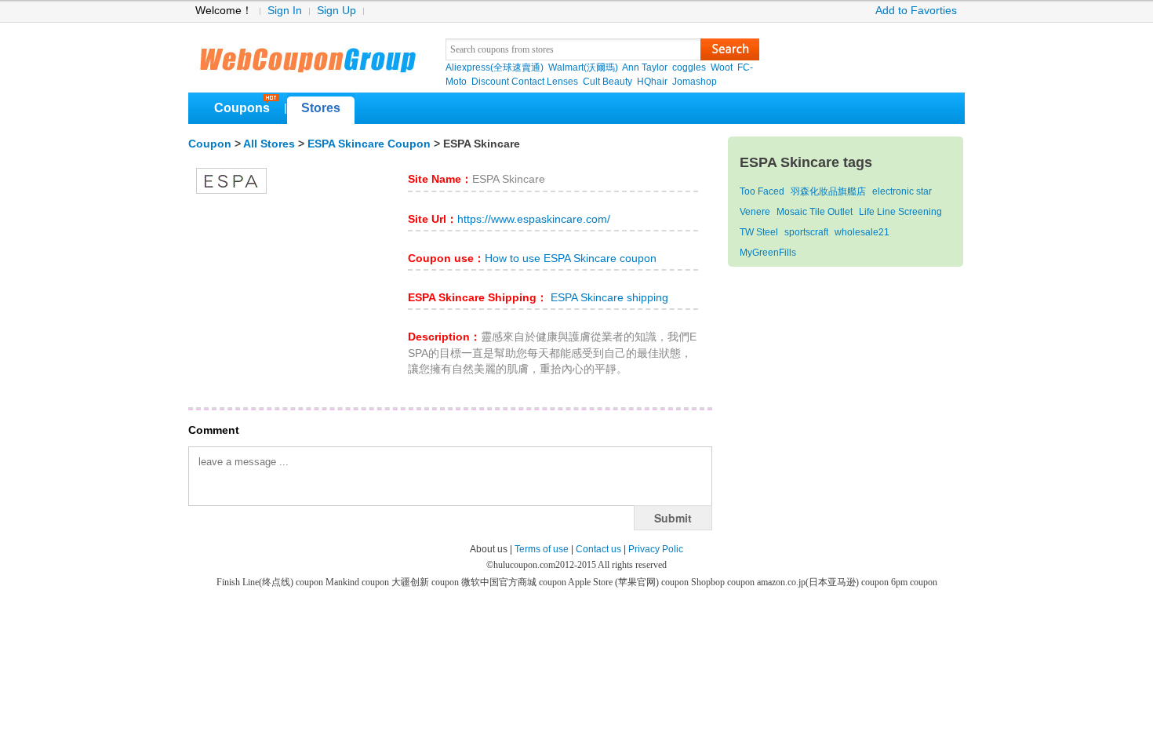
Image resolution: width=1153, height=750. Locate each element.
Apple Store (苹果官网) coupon (629, 582)
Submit (673, 518)
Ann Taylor (644, 67)
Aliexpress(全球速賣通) (495, 67)
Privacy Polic (655, 549)
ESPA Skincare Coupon (369, 144)
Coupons (242, 108)
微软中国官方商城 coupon (514, 582)
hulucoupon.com (524, 564)
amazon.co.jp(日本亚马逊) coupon (824, 582)
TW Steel (759, 232)
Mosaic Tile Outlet (815, 211)
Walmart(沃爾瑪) (583, 67)
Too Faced (762, 191)
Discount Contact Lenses (524, 81)
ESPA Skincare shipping (607, 298)
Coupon (209, 144)
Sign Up (336, 10)
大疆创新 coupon (426, 582)
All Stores (269, 144)
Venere (755, 211)
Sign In (284, 10)
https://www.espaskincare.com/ (533, 219)
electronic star (902, 191)
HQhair (652, 81)
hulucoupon (307, 55)
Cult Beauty (607, 81)
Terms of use (542, 549)
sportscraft (806, 232)
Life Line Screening (900, 211)
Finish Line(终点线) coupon (271, 582)
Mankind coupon (358, 582)
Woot (722, 67)
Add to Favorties (916, 10)
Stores (320, 108)
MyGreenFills (768, 252)
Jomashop (694, 81)
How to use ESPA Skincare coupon (571, 258)
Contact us (598, 549)
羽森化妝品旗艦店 (828, 191)
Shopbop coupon (724, 582)
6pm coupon (914, 582)
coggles (689, 67)
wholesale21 (862, 232)
